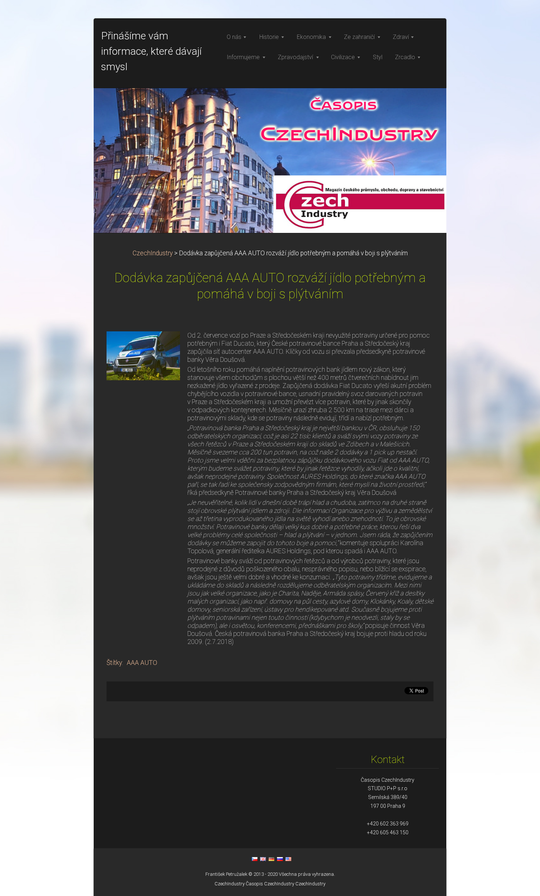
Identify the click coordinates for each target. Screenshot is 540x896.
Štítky (114, 662)
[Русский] (280, 859)
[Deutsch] (271, 859)
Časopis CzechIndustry (270, 883)
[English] (263, 859)
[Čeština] (255, 859)
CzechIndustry (153, 253)
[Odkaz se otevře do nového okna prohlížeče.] (143, 355)
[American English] (288, 859)
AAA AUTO (142, 662)
